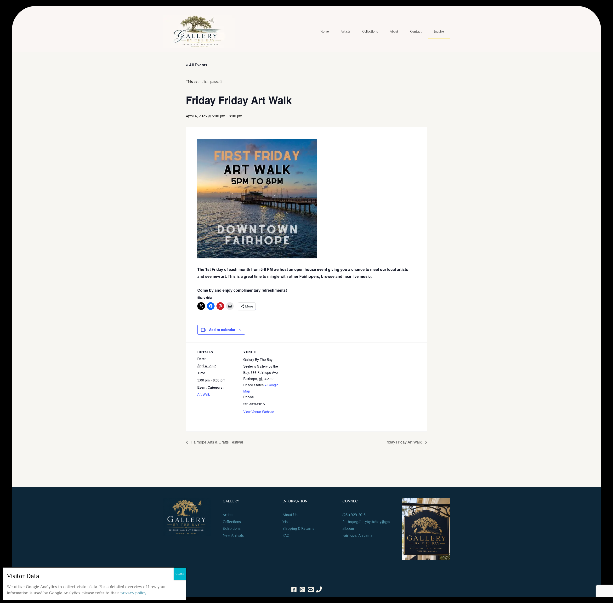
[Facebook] (294, 589)
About (394, 31)
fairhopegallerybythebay (361, 522)
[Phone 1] (319, 589)
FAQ (286, 535)
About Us (290, 515)
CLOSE (180, 573)
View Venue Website (258, 411)
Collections (370, 31)
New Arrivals (233, 535)
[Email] (311, 589)
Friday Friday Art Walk (404, 442)
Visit (286, 522)
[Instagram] (302, 589)
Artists (345, 31)
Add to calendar (222, 329)
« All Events (196, 65)
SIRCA (354, 600)
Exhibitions (231, 528)
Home (324, 31)
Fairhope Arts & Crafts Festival (216, 442)
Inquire (439, 31)
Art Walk (203, 394)
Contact (416, 31)
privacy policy (133, 593)
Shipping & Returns (298, 528)
